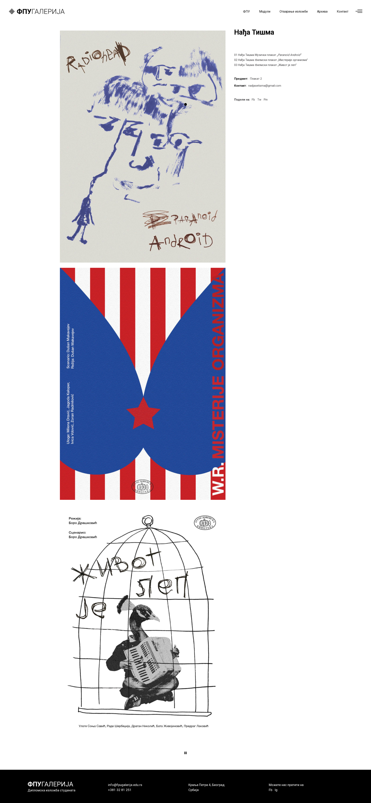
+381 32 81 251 (120, 790)
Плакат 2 (256, 78)
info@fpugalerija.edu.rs (125, 785)
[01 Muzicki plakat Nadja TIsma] (142, 147)
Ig (276, 790)
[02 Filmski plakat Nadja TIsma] (142, 384)
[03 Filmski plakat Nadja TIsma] (142, 621)
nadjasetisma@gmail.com (264, 85)
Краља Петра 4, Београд (206, 785)
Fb (270, 790)
